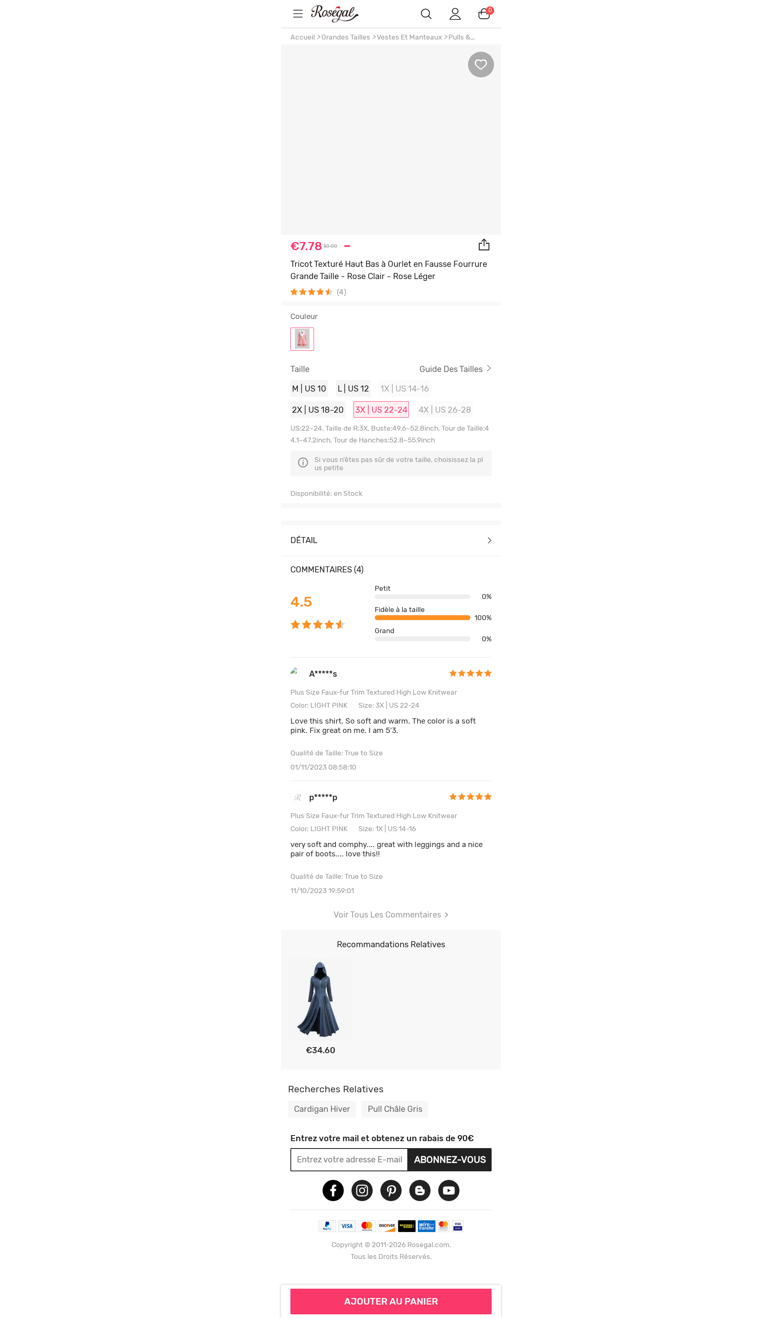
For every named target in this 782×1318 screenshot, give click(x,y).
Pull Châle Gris (395, 1109)
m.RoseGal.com (342, 13)
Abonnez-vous (450, 1159)
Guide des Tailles (451, 369)
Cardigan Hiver (322, 1109)
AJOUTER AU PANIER (391, 1301)
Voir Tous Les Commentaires (387, 915)
